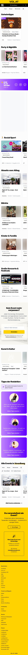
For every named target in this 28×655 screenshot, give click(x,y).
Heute (5, 8)
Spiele (2, 608)
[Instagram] (20, 84)
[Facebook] (16, 84)
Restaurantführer (5, 597)
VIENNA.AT (3, 643)
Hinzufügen (15, 527)
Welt (2, 574)
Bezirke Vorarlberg (5, 602)
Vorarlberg (3, 568)
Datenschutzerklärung (11, 336)
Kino (2, 595)
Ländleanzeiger (4, 630)
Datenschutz (4, 624)
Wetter (2, 593)
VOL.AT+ (3, 570)
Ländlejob (3, 636)
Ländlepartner (4, 638)
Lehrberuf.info (4, 641)
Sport (2, 579)
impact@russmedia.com (14, 550)
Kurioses (3, 585)
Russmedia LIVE (5, 649)
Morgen (10, 8)
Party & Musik (7, 470)
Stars (2, 583)
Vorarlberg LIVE (4, 572)
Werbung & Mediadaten (6, 616)
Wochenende (17, 8)
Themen (3, 587)
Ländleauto (3, 632)
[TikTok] (25, 84)
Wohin (2, 601)
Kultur (2, 581)
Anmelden (14, 332)
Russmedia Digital (5, 647)
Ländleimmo (4, 634)
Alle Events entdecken (13, 503)
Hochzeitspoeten (5, 639)
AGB (2, 620)
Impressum (3, 618)
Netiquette (3, 622)
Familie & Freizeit (17, 470)
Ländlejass (3, 610)
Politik (2, 576)
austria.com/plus (5, 645)
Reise (2, 599)
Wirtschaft (3, 578)
